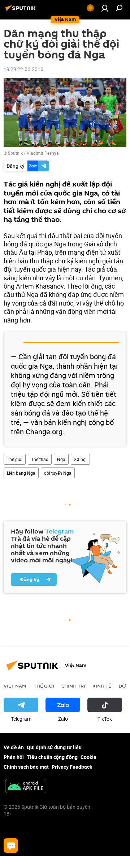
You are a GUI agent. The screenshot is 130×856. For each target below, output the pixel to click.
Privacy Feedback (72, 766)
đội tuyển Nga (58, 473)
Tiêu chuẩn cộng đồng (52, 757)
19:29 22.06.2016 (23, 69)
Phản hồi (14, 757)
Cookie (88, 757)
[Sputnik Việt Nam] (22, 10)
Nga (61, 459)
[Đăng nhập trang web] (105, 8)
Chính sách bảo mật (26, 766)
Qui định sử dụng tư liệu (54, 747)
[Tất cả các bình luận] (11, 845)
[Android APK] (25, 787)
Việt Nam (15, 685)
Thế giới (14, 459)
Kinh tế (101, 685)
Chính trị (73, 685)
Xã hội (80, 459)
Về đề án (14, 747)
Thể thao (39, 459)
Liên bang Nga (21, 473)
